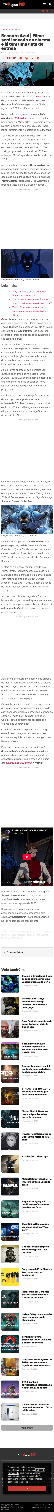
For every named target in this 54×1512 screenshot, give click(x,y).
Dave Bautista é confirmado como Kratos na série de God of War (37, 1024)
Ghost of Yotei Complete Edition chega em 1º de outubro (35, 1249)
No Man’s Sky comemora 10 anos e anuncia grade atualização (37, 1317)
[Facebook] (43, 11)
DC (37, 931)
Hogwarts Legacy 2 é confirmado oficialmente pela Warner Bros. (35, 1204)
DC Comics (35, 96)
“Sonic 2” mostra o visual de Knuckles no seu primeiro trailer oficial (29, 311)
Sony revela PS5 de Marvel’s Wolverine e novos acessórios (37, 1272)
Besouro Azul (27, 931)
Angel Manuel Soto (10, 931)
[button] (44, 4)
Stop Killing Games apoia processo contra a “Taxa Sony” (35, 1227)
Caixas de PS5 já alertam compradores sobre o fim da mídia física (37, 1407)
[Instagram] (52, 11)
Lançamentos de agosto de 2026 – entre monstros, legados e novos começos (37, 1362)
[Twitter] (47, 11)
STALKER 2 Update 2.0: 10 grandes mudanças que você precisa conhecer (36, 1091)
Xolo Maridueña (14, 938)
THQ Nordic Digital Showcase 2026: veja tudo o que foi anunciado (36, 1339)
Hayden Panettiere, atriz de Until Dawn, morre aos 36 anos (36, 1137)
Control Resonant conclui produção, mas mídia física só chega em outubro (36, 1069)
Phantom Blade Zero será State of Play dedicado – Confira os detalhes (35, 1294)
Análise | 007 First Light (35, 1156)
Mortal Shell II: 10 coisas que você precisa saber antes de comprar (35, 1114)
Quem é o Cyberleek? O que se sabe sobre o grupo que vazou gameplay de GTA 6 (37, 979)
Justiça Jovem (32, 934)
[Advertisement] (27, 218)
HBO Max (6, 934)
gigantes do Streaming (19, 763)
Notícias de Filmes (12, 29)
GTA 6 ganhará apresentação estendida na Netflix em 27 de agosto (37, 1385)
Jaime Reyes (18, 934)
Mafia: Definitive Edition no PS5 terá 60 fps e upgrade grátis (37, 1182)
